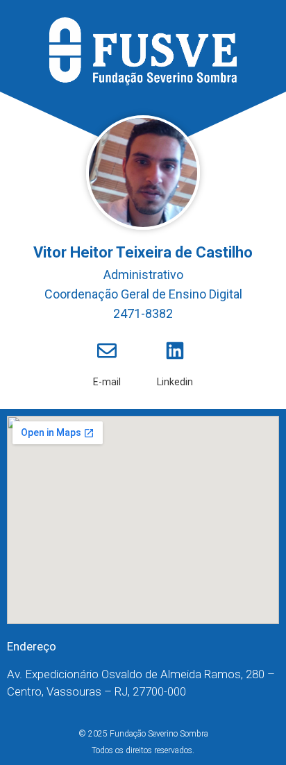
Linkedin (175, 381)
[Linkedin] (175, 350)
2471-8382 (143, 313)
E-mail (107, 381)
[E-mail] (107, 350)
